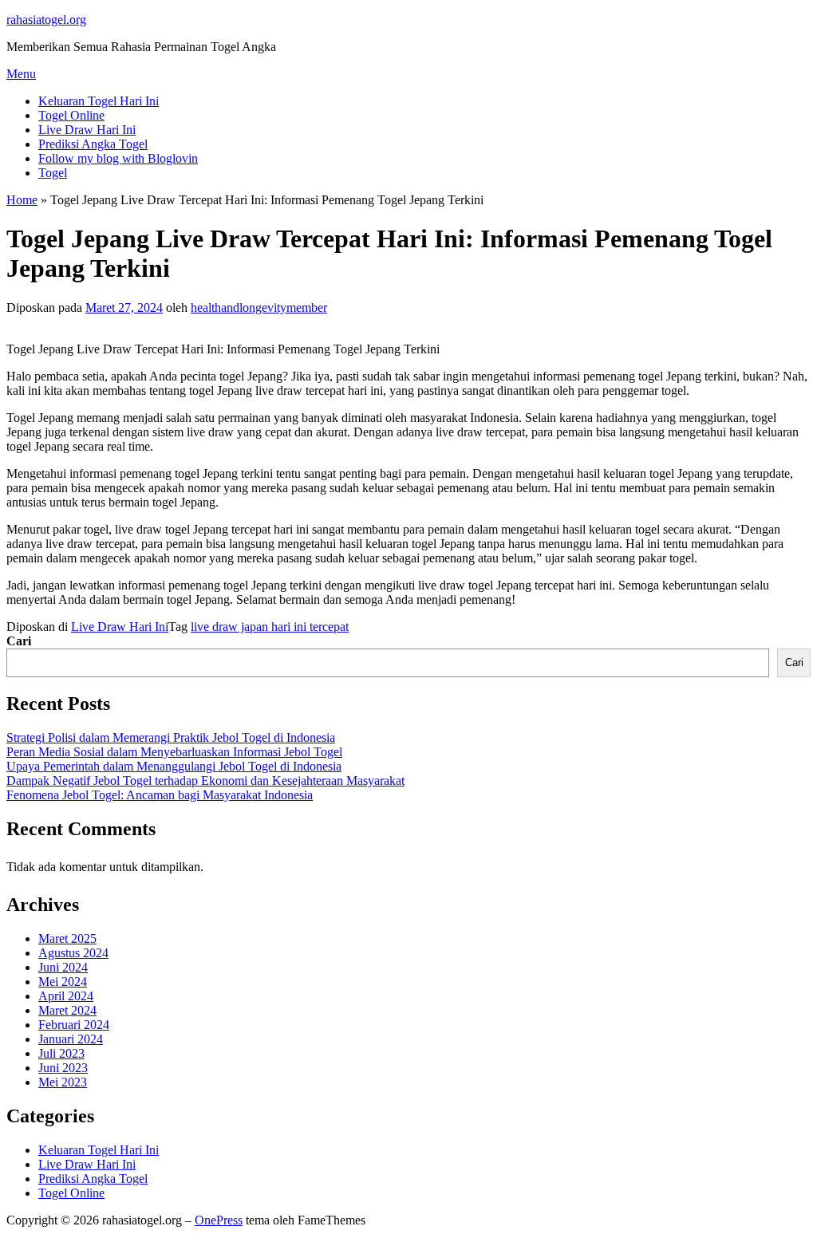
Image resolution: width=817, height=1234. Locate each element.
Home (21, 200)
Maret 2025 (67, 938)
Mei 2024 (62, 981)
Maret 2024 (67, 1010)
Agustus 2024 (73, 953)
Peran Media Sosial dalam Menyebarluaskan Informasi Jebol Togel (174, 752)
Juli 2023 (61, 1053)
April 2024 (65, 996)
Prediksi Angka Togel (93, 144)
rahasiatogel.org (46, 19)
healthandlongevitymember (259, 307)
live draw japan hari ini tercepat (270, 626)
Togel (52, 172)
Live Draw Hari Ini (87, 129)
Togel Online (71, 115)
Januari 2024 (70, 1039)
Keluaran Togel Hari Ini (98, 101)
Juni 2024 (63, 967)
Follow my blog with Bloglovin (118, 158)
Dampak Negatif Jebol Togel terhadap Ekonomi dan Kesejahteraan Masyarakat (205, 780)
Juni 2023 (63, 1067)
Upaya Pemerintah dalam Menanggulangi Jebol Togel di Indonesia (173, 766)
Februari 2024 (73, 1024)
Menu (21, 74)
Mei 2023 (62, 1082)
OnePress (219, 1220)
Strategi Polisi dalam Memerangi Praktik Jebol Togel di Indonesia (170, 737)
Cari (18, 641)
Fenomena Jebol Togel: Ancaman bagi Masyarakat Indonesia (159, 795)
